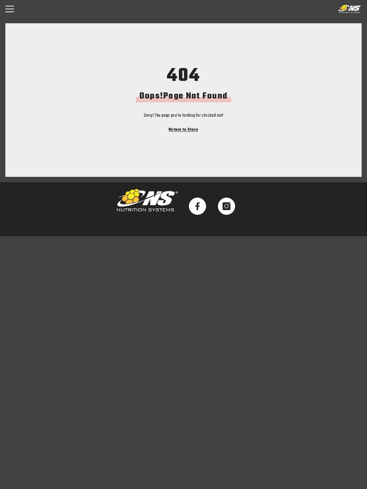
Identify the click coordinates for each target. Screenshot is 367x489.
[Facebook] (197, 206)
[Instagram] (226, 206)
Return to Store (183, 130)
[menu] (9, 9)
